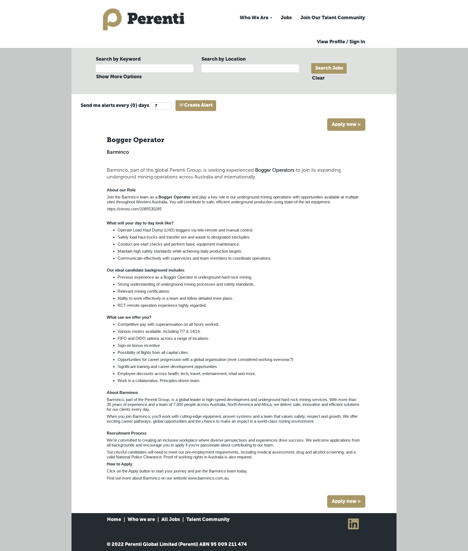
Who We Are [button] (254, 17)
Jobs (286, 17)
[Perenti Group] (143, 19)
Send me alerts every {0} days (115, 105)
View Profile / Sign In (341, 42)
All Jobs (170, 519)
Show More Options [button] (119, 76)
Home (114, 519)
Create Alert (198, 105)
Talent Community (208, 519)
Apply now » (346, 124)
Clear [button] (318, 78)
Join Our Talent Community (332, 17)
